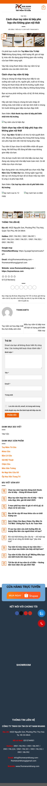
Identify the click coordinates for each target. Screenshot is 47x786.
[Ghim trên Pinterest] (30, 287)
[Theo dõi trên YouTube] (30, 613)
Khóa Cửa (6, 451)
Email (7, 384)
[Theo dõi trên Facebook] (17, 613)
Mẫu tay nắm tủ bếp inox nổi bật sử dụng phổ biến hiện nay (34, 327)
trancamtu (34, 29)
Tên (7, 373)
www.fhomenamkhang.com (21, 268)
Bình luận (9, 352)
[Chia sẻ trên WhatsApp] (13, 287)
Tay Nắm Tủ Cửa (9, 447)
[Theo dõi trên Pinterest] (26, 613)
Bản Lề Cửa (7, 456)
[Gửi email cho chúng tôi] (21, 613)
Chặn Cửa (6, 464)
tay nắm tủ (27, 298)
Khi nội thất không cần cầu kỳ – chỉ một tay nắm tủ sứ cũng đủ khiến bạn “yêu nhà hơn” (26, 539)
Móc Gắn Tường (9, 468)
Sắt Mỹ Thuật (7, 460)
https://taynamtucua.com (13, 271)
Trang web (9, 395)
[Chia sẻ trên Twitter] (21, 287)
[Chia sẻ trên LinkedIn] (34, 287)
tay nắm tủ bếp (37, 298)
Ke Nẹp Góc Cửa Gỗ (10, 472)
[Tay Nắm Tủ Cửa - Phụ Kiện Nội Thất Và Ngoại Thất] (23, 8)
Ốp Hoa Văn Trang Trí (11, 477)
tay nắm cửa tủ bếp (17, 298)
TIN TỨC (23, 16)
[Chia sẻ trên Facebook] (17, 287)
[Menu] (3, 8)
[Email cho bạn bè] (26, 287)
